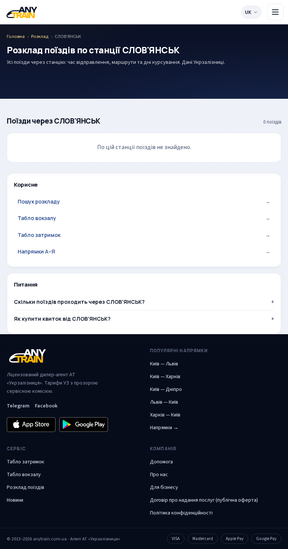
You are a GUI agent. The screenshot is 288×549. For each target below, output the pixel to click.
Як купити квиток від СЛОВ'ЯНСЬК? (62, 318)
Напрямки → (164, 427)
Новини (15, 500)
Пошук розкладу (144, 201)
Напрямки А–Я (144, 251)
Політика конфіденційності (181, 513)
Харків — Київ (165, 415)
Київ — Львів (164, 364)
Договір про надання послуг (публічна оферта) (204, 500)
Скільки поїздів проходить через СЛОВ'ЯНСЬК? (79, 301)
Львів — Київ (164, 402)
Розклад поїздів (25, 487)
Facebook (46, 406)
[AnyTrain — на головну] (21, 12)
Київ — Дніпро (166, 389)
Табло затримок (144, 234)
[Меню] (275, 12)
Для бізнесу (164, 487)
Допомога (161, 462)
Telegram (18, 406)
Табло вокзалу (144, 218)
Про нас (159, 474)
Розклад (39, 36)
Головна (16, 36)
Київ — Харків (165, 376)
